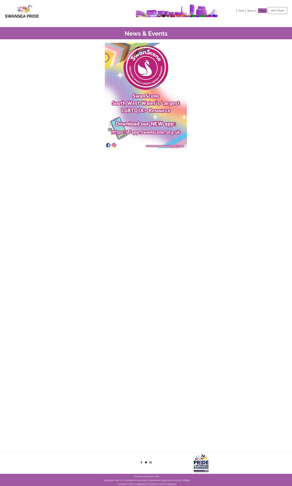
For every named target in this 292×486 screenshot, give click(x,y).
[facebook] (141, 462)
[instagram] (150, 462)
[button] (252, 10)
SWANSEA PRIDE (22, 16)
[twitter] (146, 462)
